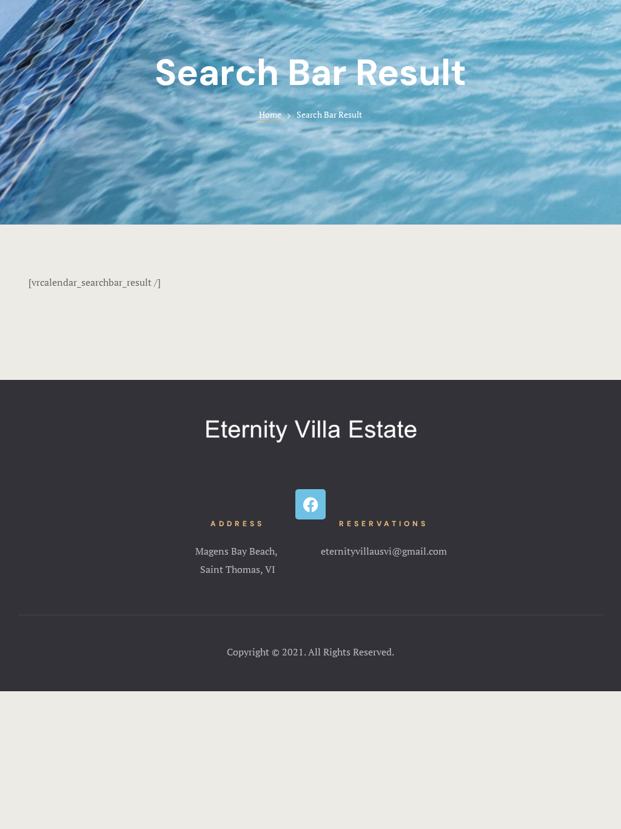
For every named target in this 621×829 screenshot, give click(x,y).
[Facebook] (310, 504)
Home (270, 114)
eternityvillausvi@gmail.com (384, 551)
